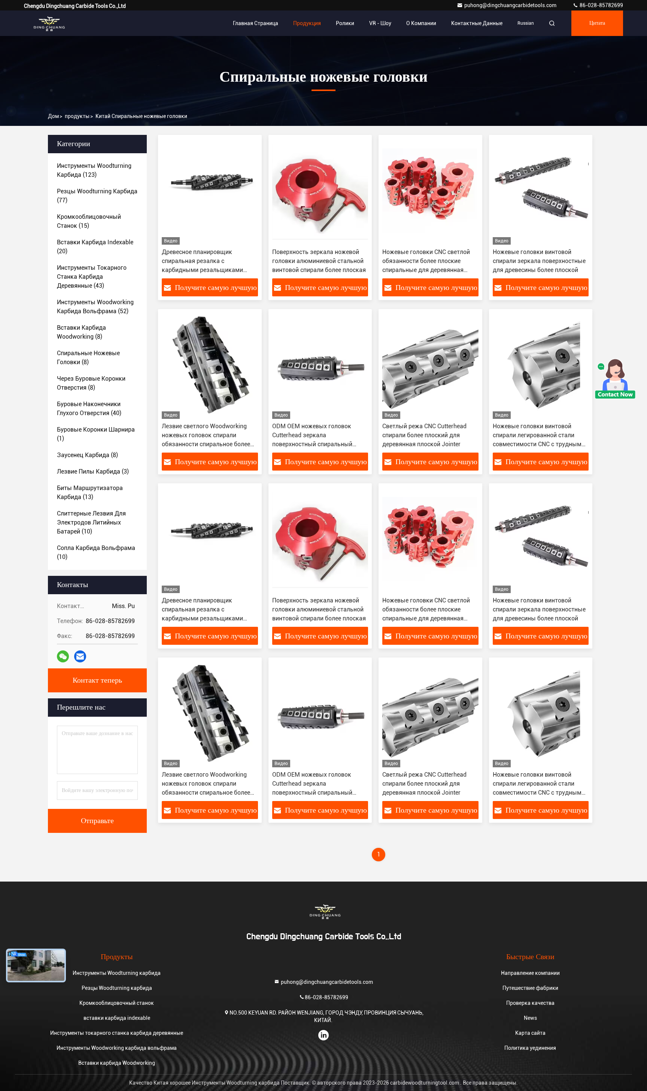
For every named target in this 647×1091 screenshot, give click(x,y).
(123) (94, 170)
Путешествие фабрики (530, 988)
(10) (91, 522)
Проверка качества (530, 1003)
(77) (97, 196)
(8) (81, 332)
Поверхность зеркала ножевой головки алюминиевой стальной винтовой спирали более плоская (319, 260)
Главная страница (255, 23)
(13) (90, 492)
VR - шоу (380, 23)
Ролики (345, 23)
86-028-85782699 (600, 5)
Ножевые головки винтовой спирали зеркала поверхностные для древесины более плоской (539, 260)
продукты (77, 116)
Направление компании (530, 973)
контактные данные (476, 23)
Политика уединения (530, 1048)
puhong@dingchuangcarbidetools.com (511, 5)
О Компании (421, 23)
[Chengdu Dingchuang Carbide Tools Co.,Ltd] (47, 23)
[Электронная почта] (80, 656)
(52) (95, 307)
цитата (597, 23)
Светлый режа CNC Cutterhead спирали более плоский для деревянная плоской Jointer (424, 435)
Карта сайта (530, 1033)
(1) (96, 434)
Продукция (307, 23)
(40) (89, 409)
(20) (95, 247)
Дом (53, 116)
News (530, 1018)
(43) (92, 276)
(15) (89, 221)
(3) (93, 471)
